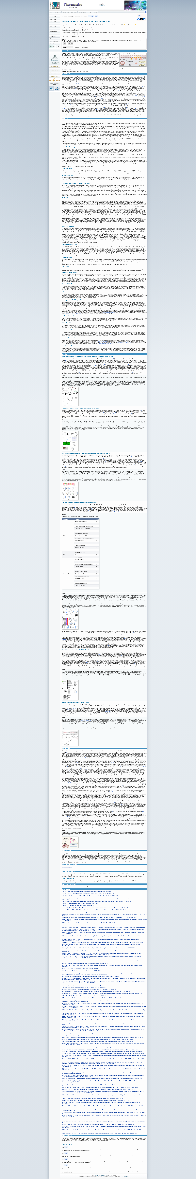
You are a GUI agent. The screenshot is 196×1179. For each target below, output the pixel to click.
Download (76, 47)
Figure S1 (140, 461)
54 (71, 342)
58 (105, 461)
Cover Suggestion (54, 38)
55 (130, 342)
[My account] (145, 12)
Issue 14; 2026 (53, 19)
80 (121, 804)
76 (68, 782)
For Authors (74, 12)
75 (69, 770)
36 (125, 104)
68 (87, 757)
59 (98, 464)
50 (84, 112)
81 (142, 811)
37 (126, 104)
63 (99, 654)
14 (117, 90)
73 (145, 766)
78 (122, 785)
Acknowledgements (54, 62)
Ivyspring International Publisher (101, 1175)
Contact (95, 12)
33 (98, 104)
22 (142, 96)
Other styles (70, 43)
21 (110, 96)
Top (54, 53)
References (54, 63)
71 (113, 762)
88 (67, 816)
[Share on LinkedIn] (144, 19)
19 (136, 95)
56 (112, 343)
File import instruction (84, 47)
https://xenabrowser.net (102, 341)
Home (51, 12)
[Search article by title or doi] (58, 47)
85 (98, 815)
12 (142, 86)
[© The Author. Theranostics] (132, 60)
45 (110, 791)
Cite (96, 16)
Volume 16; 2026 (53, 29)
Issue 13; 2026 (53, 21)
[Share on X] (141, 19)
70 (111, 762)
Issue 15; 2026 (53, 16)
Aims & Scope (57, 12)
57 (141, 410)
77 (70, 782)
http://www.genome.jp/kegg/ (109, 312)
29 (130, 103)
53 (78, 222)
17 (135, 95)
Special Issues (53, 43)
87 (99, 815)
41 (64, 108)
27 (130, 100)
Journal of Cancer (54, 76)
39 (126, 107)
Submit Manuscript (83, 12)
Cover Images (53, 36)
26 (70, 100)
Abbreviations (55, 58)
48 (98, 109)
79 (113, 790)
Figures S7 (108, 711)
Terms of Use (126, 1176)
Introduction (54, 54)
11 (78, 83)
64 (100, 654)
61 (122, 634)
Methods (55, 55)
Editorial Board (66, 12)
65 (65, 656)
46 (135, 108)
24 (102, 98)
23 (144, 96)
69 (77, 762)
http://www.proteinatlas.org (105, 343)
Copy (64, 43)
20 (95, 96)
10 (76, 83)
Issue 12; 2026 (53, 24)
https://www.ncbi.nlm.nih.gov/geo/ (73, 313)
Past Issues (52, 34)
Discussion (54, 57)
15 (118, 90)
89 (69, 816)
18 (86, 769)
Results (54, 56)
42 (124, 108)
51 (94, 124)
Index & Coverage (54, 41)
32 (72, 104)
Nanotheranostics (54, 66)
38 (104, 107)
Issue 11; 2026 (53, 26)
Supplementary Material (54, 60)
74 (139, 769)
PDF (139, 15)
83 (143, 811)
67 (85, 757)
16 (73, 95)
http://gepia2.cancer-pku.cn (123, 342)
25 (110, 99)
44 (133, 108)
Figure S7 (74, 708)
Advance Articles (53, 31)
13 (75, 88)
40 (62, 108)
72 (74, 765)
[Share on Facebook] (138, 19)
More (76, 33)
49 (107, 110)
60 (133, 632)
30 (70, 104)
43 (126, 108)
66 (95, 656)
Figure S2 (116, 511)
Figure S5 (88, 662)
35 (99, 104)
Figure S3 (64, 639)
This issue (91, 16)
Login (90, 12)
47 (96, 109)
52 (95, 124)
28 (128, 103)
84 (85, 815)
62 (137, 644)
